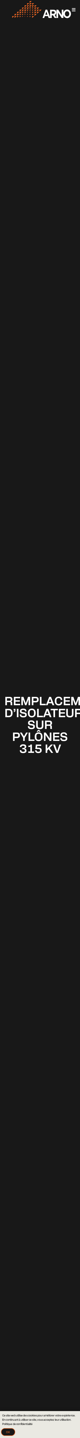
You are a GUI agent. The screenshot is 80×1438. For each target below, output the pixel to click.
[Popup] (74, 9)
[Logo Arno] (21, 9)
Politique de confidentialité (17, 1424)
